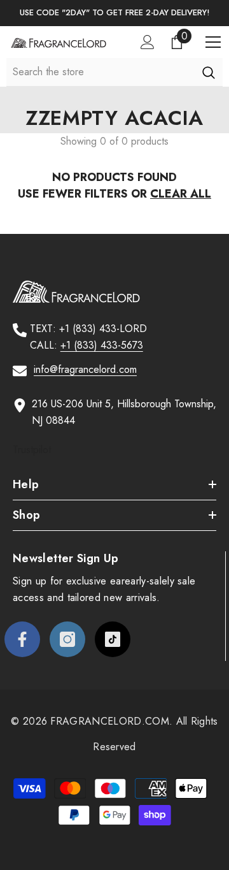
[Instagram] (67, 639)
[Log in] (148, 42)
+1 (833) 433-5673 (101, 345)
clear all (180, 193)
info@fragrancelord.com (85, 369)
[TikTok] (112, 639)
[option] (114, 13)
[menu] (213, 42)
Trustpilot (32, 449)
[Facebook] (22, 639)
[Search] (208, 72)
